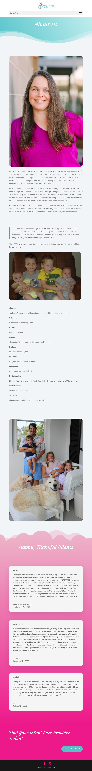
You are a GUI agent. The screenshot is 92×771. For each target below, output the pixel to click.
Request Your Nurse (72, 749)
